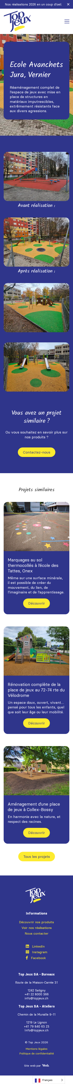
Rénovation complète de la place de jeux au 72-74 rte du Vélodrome (36, 690)
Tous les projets (36, 856)
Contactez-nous (36, 452)
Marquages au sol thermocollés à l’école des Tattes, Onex (33, 565)
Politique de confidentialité (36, 1053)
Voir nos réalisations (36, 928)
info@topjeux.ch (36, 998)
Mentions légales (36, 1048)
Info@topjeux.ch (36, 1030)
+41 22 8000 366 (37, 994)
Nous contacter (36, 933)
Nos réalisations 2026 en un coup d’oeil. (33, 4)
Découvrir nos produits (36, 922)
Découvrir (36, 603)
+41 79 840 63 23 (36, 1026)
